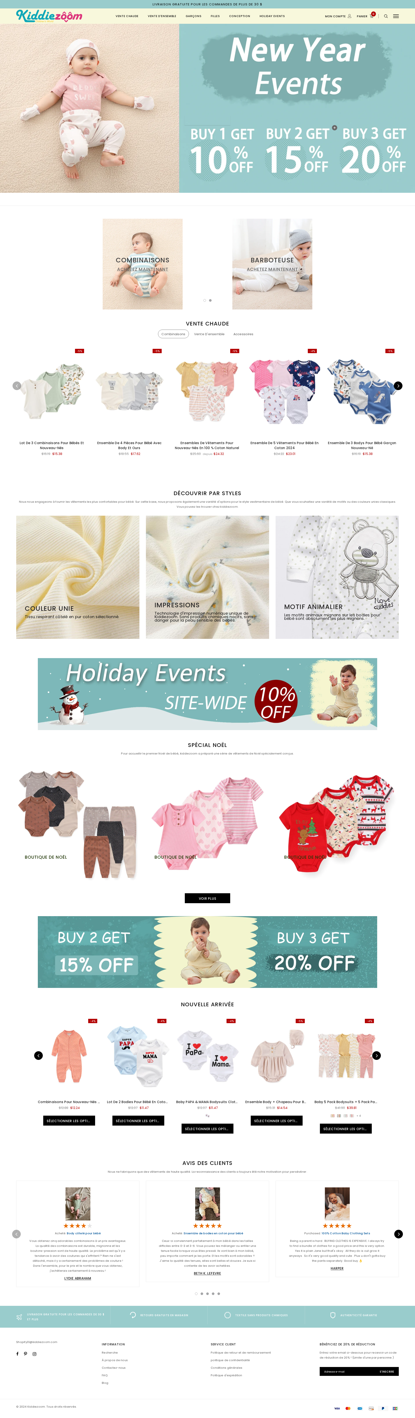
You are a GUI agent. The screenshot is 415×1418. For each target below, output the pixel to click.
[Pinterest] (25, 1354)
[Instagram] (34, 1354)
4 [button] (213, 1293)
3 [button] (207, 1293)
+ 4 (358, 1116)
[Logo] (49, 16)
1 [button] (204, 300)
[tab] (173, 334)
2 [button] (210, 300)
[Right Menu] (396, 16)
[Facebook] (17, 1354)
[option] (143, 264)
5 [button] (218, 1293)
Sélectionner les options (71, 1121)
